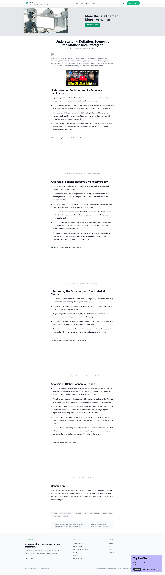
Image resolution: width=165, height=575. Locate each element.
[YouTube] (32, 558)
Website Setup (77, 546)
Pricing (76, 3)
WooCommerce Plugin (80, 549)
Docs (87, 3)
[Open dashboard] (124, 3)
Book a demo (132, 3)
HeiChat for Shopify (79, 543)
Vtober (75, 552)
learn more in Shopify (150, 569)
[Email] (36, 558)
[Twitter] (27, 558)
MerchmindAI (77, 558)
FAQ (82, 3)
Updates (94, 3)
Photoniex (76, 555)
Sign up (137, 569)
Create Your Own (92, 25)
